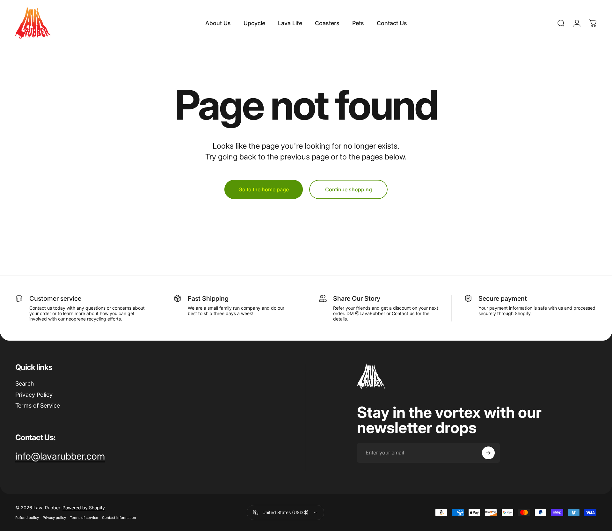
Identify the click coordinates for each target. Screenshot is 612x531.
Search (24, 383)
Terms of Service (37, 405)
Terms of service (84, 517)
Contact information (119, 517)
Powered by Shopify (83, 507)
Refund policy (27, 517)
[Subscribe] (488, 452)
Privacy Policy (34, 394)
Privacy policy (54, 517)
